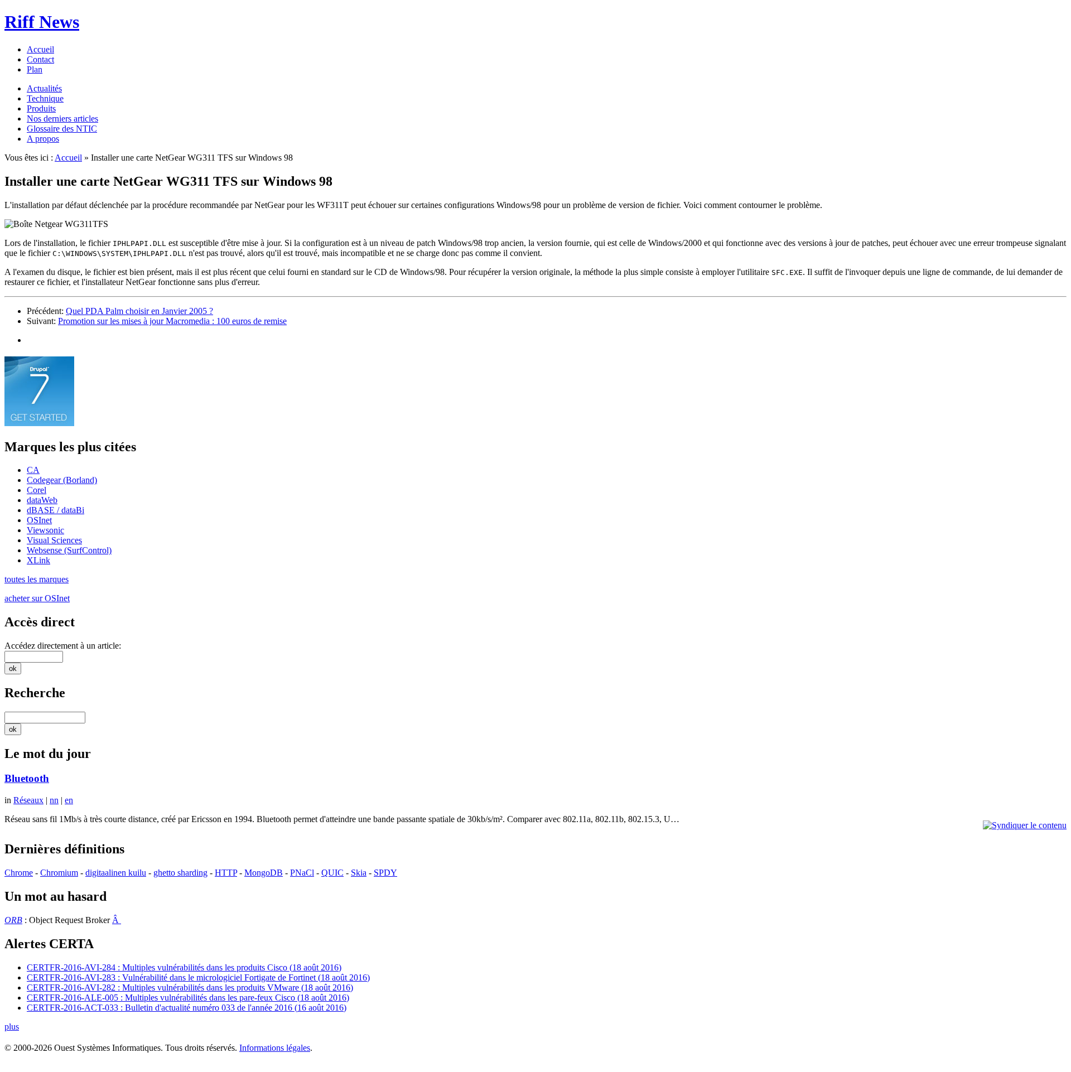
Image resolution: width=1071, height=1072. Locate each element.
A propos (43, 138)
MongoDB (263, 872)
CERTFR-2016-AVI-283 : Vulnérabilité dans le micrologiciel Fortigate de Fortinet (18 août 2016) (198, 977)
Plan (34, 69)
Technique (45, 98)
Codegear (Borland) (62, 480)
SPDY (385, 872)
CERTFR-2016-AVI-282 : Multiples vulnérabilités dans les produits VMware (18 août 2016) (190, 987)
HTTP (226, 872)
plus (11, 1026)
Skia (358, 872)
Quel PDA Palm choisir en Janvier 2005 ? (139, 311)
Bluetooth (26, 778)
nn (54, 800)
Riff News (41, 22)
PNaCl (302, 872)
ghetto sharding (180, 872)
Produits (41, 108)
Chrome (18, 872)
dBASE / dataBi (55, 510)
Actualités (44, 88)
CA (33, 470)
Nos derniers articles (62, 118)
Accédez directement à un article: (62, 645)
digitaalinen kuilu (115, 872)
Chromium (59, 872)
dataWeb (42, 500)
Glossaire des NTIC (62, 128)
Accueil (40, 49)
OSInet (39, 520)
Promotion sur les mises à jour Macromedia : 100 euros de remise (172, 321)
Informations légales (274, 1047)
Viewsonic (45, 530)
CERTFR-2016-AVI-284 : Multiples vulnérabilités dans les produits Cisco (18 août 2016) (184, 967)
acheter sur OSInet (37, 598)
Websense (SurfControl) (69, 550)
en (69, 800)
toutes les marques (36, 579)
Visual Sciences (54, 540)
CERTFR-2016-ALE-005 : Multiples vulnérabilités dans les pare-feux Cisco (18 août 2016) (188, 997)
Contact (40, 59)
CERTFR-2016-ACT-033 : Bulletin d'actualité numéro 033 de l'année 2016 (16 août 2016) (186, 1007)
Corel (36, 490)
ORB (13, 920)
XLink (38, 560)
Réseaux (28, 800)
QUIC (332, 872)
